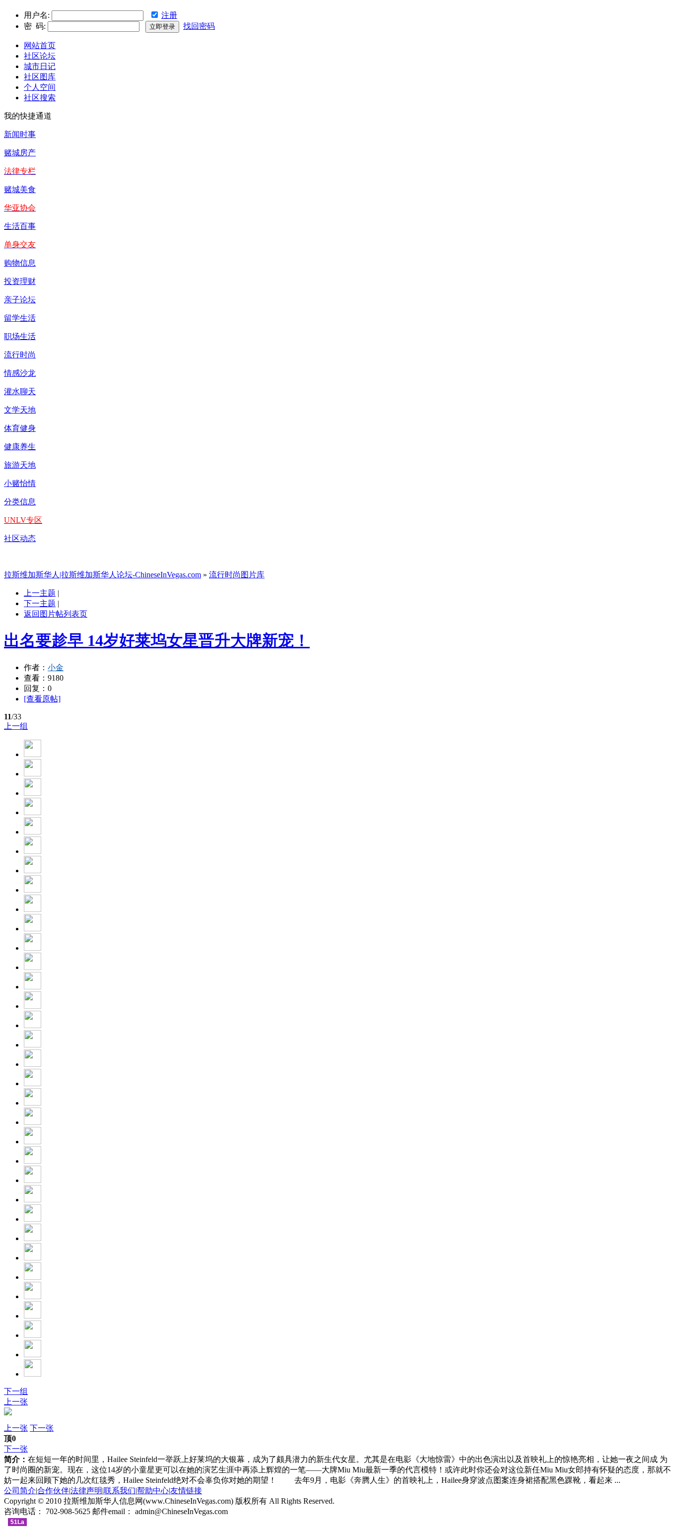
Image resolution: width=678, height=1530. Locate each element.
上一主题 (40, 593)
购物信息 (20, 263)
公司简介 (20, 1490)
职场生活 (20, 336)
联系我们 (120, 1490)
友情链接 (186, 1490)
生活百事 (20, 226)
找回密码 (199, 26)
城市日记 (40, 66)
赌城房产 (20, 152)
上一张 (16, 1401)
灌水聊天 (20, 391)
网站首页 (40, 45)
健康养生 (20, 446)
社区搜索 (40, 97)
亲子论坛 (20, 299)
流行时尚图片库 (237, 574)
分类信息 (20, 501)
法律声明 (86, 1490)
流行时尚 (20, 354)
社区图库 (40, 76)
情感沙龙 (20, 373)
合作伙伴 (53, 1490)
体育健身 (20, 428)
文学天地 (20, 410)
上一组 (16, 726)
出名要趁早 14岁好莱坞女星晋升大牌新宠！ (157, 640)
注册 (169, 15)
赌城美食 (20, 189)
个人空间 (40, 87)
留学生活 (20, 318)
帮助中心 (153, 1490)
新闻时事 (20, 134)
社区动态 (20, 538)
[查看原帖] (42, 699)
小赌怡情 (20, 483)
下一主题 (40, 603)
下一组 (16, 1391)
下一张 (42, 1428)
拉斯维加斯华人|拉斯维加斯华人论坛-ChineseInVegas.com (102, 574)
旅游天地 (20, 465)
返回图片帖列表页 (55, 614)
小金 (56, 667)
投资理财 (20, 281)
